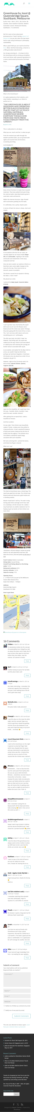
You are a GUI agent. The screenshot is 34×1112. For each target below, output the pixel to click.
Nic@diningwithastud (15, 819)
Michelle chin (12, 702)
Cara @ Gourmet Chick (15, 739)
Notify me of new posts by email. (15, 1010)
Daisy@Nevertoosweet (15, 799)
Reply (27, 661)
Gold (6, 1065)
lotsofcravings (13, 681)
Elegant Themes (16, 1107)
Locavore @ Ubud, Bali (11, 1040)
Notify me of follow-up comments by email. (18, 1006)
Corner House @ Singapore (12, 1043)
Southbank (6, 27)
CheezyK (11, 716)
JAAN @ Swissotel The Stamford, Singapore (17, 1046)
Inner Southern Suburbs (16, 23)
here (4, 48)
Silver (6, 1061)
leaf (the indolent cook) (16, 892)
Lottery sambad (9, 1056)
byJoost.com (7, 124)
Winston (11, 766)
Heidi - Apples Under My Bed (17, 873)
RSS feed (24, 1079)
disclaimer (18, 1086)
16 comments (15, 27)
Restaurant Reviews (20, 25)
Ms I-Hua (7, 21)
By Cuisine (23, 21)
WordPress (17, 1109)
